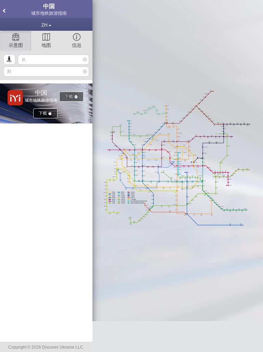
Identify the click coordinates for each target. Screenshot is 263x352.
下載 (69, 96)
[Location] (9, 59)
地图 (46, 45)
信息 (77, 45)
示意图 (16, 45)
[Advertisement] (177, 336)
